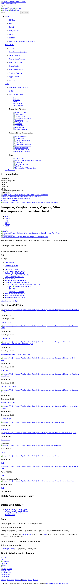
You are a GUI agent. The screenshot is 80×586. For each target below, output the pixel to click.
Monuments (27, 146)
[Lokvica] (31, 445)
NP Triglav (25, 122)
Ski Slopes (25, 164)
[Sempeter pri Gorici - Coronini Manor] (40, 328)
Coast (11, 34)
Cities (20, 142)
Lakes (21, 120)
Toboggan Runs (31, 168)
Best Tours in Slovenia (8, 3)
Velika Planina (18, 105)
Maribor (11, 38)
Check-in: (4, 183)
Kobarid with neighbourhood (15, 280)
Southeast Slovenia (15, 73)
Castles (22, 138)
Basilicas (24, 136)
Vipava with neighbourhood (15, 297)
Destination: (5, 179)
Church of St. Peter (7, 322)
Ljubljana (12, 20)
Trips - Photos (9, 45)
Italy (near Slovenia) (15, 69)
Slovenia (12, 48)
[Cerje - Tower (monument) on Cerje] (40, 468)
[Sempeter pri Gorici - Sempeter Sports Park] (40, 392)
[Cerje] (30, 456)
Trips (6, 216)
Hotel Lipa (4, 370)
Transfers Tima (10, 515)
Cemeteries (26, 140)
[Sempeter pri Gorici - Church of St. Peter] (40, 312)
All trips (11, 80)
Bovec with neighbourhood (15, 271)
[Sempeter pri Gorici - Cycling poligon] (40, 408)
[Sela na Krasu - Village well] (38, 433)
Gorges (22, 116)
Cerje (11, 286)
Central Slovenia (14, 55)
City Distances (10, 170)
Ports (20, 162)
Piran (15, 102)
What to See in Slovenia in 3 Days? (16, 511)
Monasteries (27, 144)
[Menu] (4, 6)
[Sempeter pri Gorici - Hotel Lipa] (40, 360)
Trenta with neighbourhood (15, 295)
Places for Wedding (34, 160)
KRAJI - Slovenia (20, 2)
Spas (19, 166)
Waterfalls (25, 129)
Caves (21, 114)
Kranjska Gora (14, 30)
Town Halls (26, 151)
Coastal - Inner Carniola (17, 59)
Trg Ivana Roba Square (8, 386)
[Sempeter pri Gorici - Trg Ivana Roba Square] (40, 376)
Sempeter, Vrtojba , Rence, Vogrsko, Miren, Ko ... (22, 284)
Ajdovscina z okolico (13, 269)
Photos (7, 218)
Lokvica (12, 288)
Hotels (7, 16)
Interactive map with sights (9, 301)
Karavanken (27, 118)
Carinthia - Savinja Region (18, 52)
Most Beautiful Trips (16, 94)
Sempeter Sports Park (8, 402)
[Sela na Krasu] (32, 422)
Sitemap (3, 580)
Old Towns (26, 149)
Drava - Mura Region (16, 62)
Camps (22, 158)
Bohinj (11, 27)
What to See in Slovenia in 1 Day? (16, 509)
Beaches (23, 112)
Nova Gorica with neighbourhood (17, 282)
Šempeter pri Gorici (7, 549)
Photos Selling (5, 576)
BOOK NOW (5, 193)
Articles (24, 580)
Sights (7, 84)
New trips (10, 580)
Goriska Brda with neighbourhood (17, 275)
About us (18, 580)
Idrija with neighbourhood (14, 277)
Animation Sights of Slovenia (19, 87)
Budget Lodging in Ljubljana (14, 513)
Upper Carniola (14, 77)
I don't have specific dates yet (13, 191)
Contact (35, 580)
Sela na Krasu (13, 290)
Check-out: (4, 186)
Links (30, 580)
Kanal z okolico (10, 279)
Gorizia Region (14, 66)
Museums (24, 148)
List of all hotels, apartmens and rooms (21, 41)
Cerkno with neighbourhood (15, 273)
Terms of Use (50, 583)
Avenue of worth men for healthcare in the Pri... (16, 354)
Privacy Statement (62, 583)
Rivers (21, 126)
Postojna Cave (18, 103)
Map (6, 220)
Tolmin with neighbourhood (15, 294)
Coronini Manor (6, 338)
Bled (10, 23)
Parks (20, 124)
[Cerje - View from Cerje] (37, 481)
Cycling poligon (6, 418)
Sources (22, 127)
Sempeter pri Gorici (16, 292)
